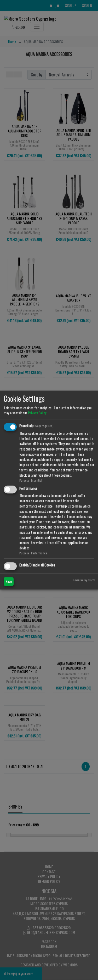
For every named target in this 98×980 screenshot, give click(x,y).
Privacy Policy (37, 412)
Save (8, 581)
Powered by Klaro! (84, 580)
